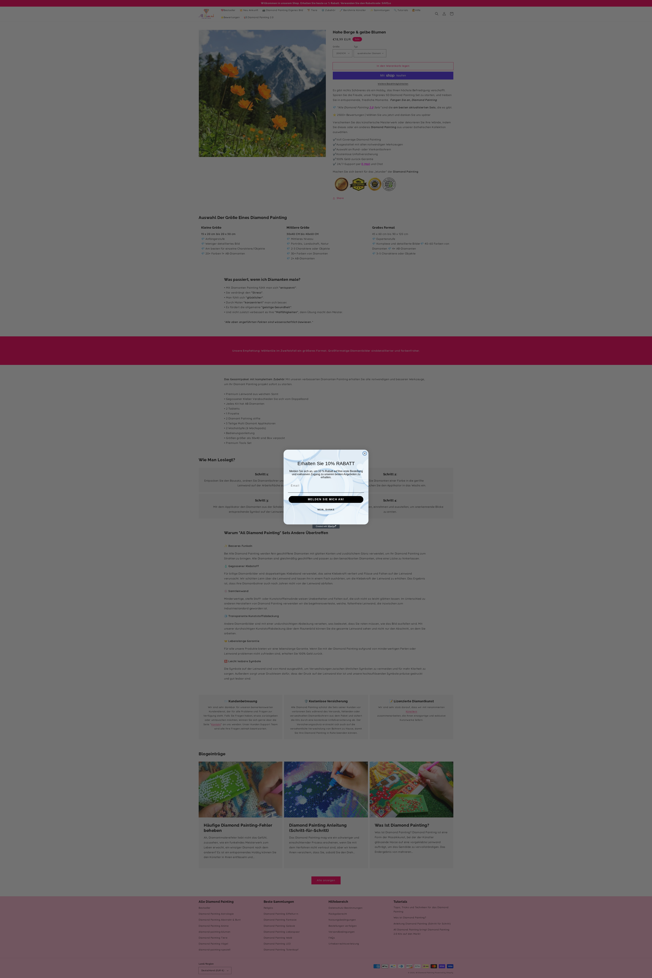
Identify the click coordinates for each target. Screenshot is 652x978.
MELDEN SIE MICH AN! (326, 499)
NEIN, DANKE (326, 509)
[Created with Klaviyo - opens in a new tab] (326, 526)
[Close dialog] (365, 453)
